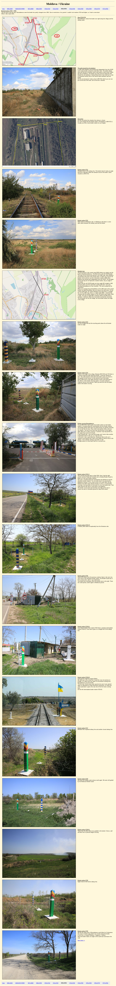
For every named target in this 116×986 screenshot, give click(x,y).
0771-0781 (105, 8)
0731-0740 (72, 8)
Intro (3, 8)
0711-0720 (55, 8)
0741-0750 (80, 8)
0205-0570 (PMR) (20, 8)
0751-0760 (89, 8)
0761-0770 (97, 8)
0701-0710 (47, 8)
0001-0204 (10, 8)
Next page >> (81, 940)
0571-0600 (30, 8)
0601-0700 (39, 8)
